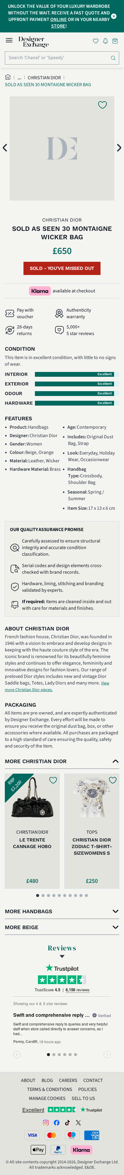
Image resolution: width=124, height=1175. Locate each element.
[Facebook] (57, 1122)
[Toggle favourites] (96, 41)
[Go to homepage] (34, 42)
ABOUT (28, 1080)
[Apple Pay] (38, 1150)
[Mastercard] (52, 1135)
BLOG (47, 1080)
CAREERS (68, 1080)
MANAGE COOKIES (47, 1098)
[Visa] (32, 1135)
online (58, 19)
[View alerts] (107, 42)
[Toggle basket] (115, 41)
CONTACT (93, 1080)
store (58, 26)
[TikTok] (67, 1122)
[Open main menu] (9, 41)
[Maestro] (72, 1135)
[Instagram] (46, 1122)
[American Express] (92, 1135)
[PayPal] (58, 1150)
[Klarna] (82, 1150)
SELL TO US (83, 1098)
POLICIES (87, 1089)
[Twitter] (78, 1122)
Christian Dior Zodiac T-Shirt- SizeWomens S (92, 846)
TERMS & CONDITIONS (49, 1089)
